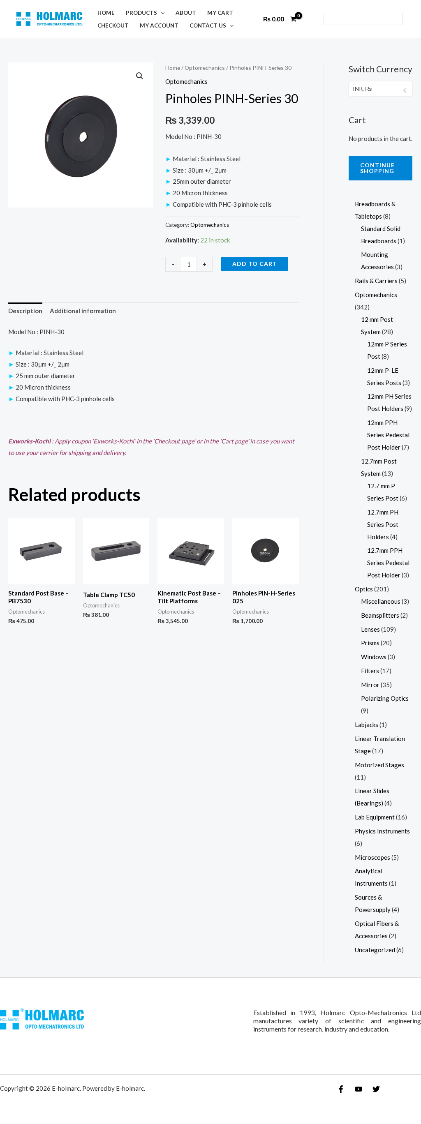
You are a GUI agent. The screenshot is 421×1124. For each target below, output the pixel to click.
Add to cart (254, 263)
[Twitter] (376, 1089)
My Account (159, 25)
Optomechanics (205, 67)
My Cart (220, 12)
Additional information (83, 310)
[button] (160, 12)
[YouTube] (358, 1089)
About (186, 12)
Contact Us (208, 25)
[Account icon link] (311, 19)
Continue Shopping (377, 168)
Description (25, 310)
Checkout (113, 25)
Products (141, 12)
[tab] (25, 311)
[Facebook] (341, 1089)
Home (106, 12)
